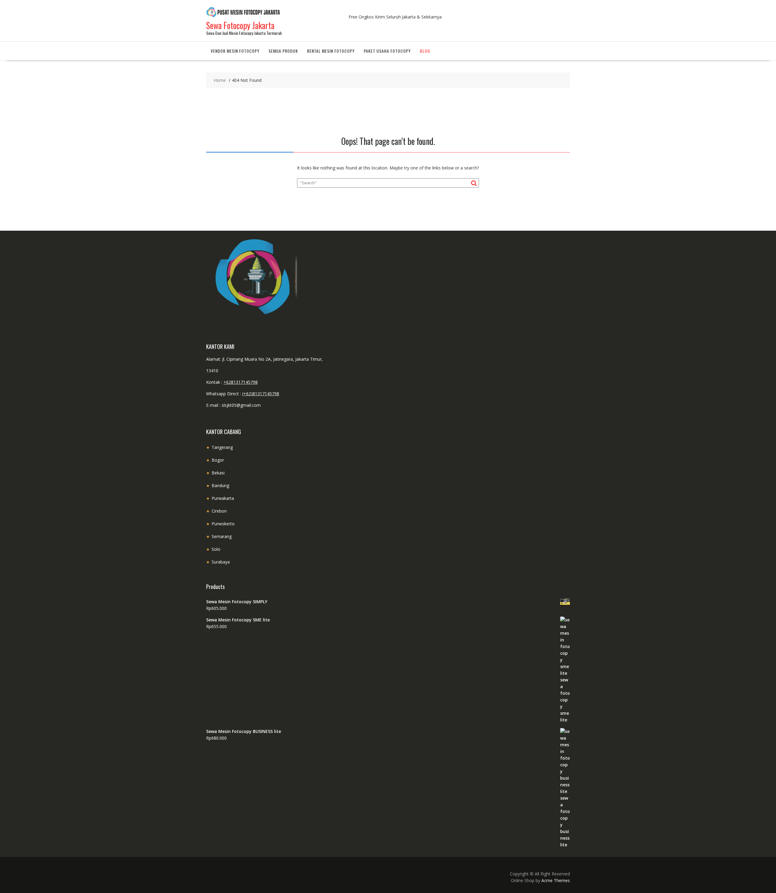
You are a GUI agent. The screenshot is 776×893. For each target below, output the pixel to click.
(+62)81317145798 (260, 393)
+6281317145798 (240, 382)
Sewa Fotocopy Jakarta (240, 25)
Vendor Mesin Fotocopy (235, 51)
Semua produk (283, 51)
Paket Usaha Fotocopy (387, 51)
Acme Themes (555, 880)
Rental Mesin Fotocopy (331, 51)
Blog (425, 51)
